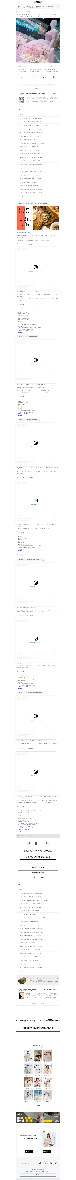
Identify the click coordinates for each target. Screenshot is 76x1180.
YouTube (43, 80)
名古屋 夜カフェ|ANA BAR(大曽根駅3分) (29, 185)
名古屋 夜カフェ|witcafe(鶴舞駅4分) (28, 168)
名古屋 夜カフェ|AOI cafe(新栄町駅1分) (29, 150)
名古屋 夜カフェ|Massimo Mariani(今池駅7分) (31, 171)
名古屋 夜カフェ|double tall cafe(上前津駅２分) (31, 153)
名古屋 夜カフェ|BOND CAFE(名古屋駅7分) (30, 121)
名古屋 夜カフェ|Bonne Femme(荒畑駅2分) (30, 175)
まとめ (21, 196)
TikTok (21, 80)
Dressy (38, 2)
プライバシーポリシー (37, 1171)
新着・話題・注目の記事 (38, 867)
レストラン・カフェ (30, 6)
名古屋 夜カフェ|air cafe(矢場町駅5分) (29, 146)
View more (38, 1105)
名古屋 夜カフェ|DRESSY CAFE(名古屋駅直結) (31, 118)
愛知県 (27, 11)
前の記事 (33, 1003)
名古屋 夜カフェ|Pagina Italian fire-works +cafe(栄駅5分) (33, 143)
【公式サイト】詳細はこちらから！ (25, 232)
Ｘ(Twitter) (33, 80)
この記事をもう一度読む (38, 877)
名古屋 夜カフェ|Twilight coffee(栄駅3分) (29, 136)
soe (27, 977)
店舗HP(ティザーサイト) (23, 330)
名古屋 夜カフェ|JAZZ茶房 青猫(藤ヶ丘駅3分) (31, 192)
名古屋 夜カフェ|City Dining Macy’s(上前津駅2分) (31, 157)
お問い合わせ (38, 1174)
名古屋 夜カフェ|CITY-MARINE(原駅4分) (29, 182)
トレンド (20, 11)
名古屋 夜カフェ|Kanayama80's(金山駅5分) (30, 160)
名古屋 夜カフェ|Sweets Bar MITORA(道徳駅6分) (31, 189)
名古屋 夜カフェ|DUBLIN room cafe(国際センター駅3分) (33, 125)
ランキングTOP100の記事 (38, 872)
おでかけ (23, 6)
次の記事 (42, 1003)
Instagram (54, 80)
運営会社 (27, 1171)
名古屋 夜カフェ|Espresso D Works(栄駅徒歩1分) (31, 129)
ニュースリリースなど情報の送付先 (38, 1169)
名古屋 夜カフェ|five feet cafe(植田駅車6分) (30, 178)
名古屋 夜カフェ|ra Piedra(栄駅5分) (28, 139)
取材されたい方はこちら (46, 1171)
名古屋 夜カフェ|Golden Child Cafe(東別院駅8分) (31, 164)
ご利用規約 (31, 1171)
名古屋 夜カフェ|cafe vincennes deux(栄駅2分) (31, 132)
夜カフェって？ (24, 114)
